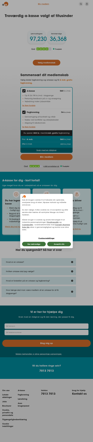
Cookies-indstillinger (46, 238)
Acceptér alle (59, 244)
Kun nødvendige (34, 244)
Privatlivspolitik (53, 222)
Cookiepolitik (27, 225)
